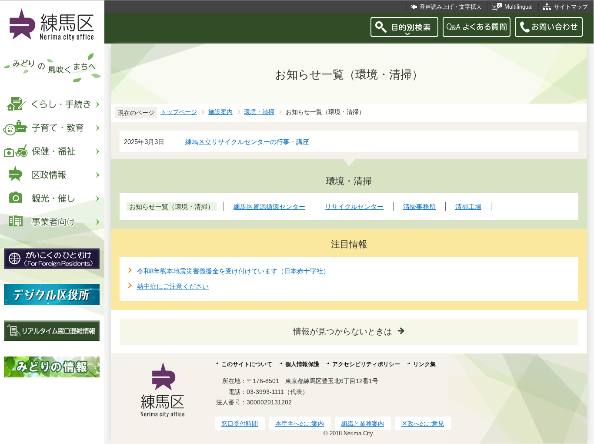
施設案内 (220, 112)
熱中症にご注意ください (173, 286)
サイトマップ (571, 6)
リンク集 (424, 364)
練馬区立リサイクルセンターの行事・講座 (247, 141)
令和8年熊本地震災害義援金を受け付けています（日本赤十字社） (233, 271)
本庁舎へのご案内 (299, 423)
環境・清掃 (259, 112)
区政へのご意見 (422, 423)
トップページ (178, 112)
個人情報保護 (302, 364)
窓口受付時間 (239, 423)
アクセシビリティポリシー (366, 364)
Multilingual (518, 6)
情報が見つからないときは (342, 331)
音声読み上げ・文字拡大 (451, 6)
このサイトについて (246, 364)
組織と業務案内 (362, 423)
